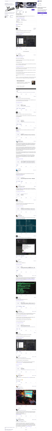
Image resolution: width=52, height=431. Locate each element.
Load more (26, 429)
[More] (35, 49)
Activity (17, 24)
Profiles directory (11, 427)
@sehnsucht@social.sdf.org (19, 10)
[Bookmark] (30, 49)
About (8, 427)
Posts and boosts (18, 26)
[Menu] (35, 9)
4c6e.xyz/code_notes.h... (20, 362)
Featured (21, 24)
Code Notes (17, 365)
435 (16, 12)
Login (42, 14)
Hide (34, 239)
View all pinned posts (26, 51)
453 (19, 12)
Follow (33, 9)
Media (19, 24)
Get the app (9, 429)
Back (17, 1)
